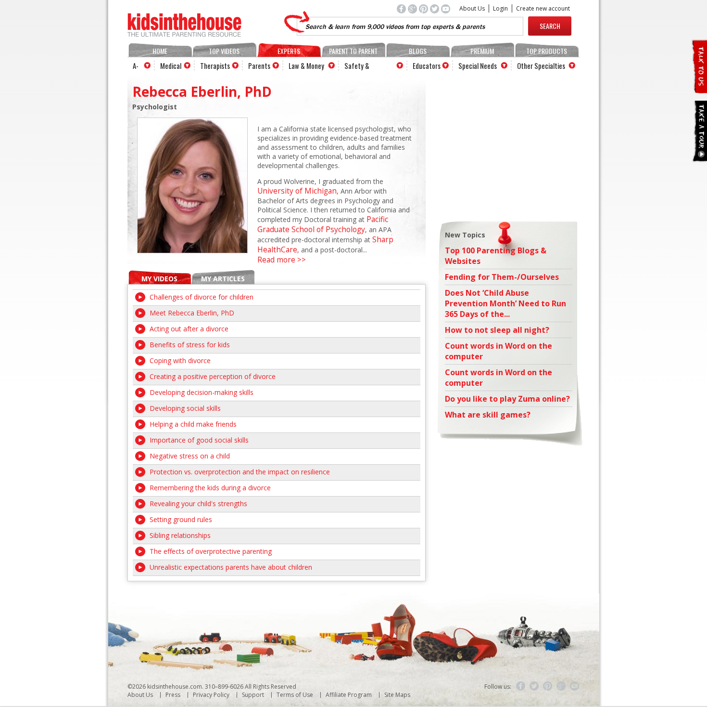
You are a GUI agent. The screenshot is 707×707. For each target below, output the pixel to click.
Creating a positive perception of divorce (213, 376)
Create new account (543, 8)
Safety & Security (356, 67)
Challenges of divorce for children (201, 296)
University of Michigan (297, 191)
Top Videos (224, 51)
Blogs (418, 51)
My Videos (159, 278)
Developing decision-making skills (201, 392)
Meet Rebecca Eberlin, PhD (192, 312)
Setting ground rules (181, 519)
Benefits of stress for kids (190, 344)
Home (159, 51)
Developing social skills (185, 408)
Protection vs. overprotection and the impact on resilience (240, 471)
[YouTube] (575, 686)
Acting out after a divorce (189, 328)
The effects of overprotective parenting (211, 551)
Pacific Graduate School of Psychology (322, 224)
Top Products (546, 51)
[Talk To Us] (699, 89)
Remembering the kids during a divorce (210, 487)
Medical (170, 65)
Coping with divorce (180, 360)
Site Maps (397, 695)
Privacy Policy (211, 695)
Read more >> (281, 260)
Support (253, 695)
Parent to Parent (353, 51)
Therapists (215, 65)
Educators (427, 65)
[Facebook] (521, 686)
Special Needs (477, 65)
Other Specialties (541, 65)
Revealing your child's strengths (198, 503)
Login (500, 8)
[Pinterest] (548, 686)
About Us (472, 8)
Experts (289, 51)
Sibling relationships (180, 535)
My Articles (223, 278)
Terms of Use (295, 695)
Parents (259, 65)
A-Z (136, 67)
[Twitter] (534, 686)
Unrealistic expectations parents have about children (231, 567)
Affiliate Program (349, 695)
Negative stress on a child (190, 455)
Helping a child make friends (193, 424)
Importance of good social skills (199, 440)
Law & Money (306, 65)
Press (172, 695)
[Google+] (561, 686)
